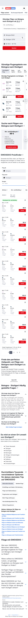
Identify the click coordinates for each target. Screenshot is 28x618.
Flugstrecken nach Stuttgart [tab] (9, 494)
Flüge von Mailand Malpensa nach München (13, 520)
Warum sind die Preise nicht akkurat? (13, 609)
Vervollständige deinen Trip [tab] (9, 501)
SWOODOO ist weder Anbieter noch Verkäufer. (12, 602)
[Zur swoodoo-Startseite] (10, 8)
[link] (12, 147)
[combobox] (15, 171)
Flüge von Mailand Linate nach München (12, 522)
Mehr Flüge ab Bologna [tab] (8, 498)
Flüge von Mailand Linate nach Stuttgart (12, 529)
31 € (18, 21)
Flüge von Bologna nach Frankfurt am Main (13, 518)
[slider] (26, 185)
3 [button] (17, 352)
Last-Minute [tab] (19, 71)
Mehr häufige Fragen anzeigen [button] (14, 427)
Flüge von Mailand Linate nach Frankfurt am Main (13, 532)
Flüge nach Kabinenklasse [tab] (9, 490)
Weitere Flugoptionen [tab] (8, 505)
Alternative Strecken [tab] (7, 483)
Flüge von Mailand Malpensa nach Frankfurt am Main (13, 515)
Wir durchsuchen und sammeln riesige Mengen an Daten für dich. (12, 605)
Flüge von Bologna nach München (11, 524)
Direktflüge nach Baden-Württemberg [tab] (12, 487)
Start (9, 615)
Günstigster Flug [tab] (5, 71)
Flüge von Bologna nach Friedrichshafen (12, 535)
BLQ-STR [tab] (14, 380)
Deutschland (15, 615)
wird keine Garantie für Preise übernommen (11, 598)
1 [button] (10, 352)
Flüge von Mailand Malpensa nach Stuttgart (13, 527)
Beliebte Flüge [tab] (19, 483)
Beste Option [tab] (13, 71)
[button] (2, 8)
